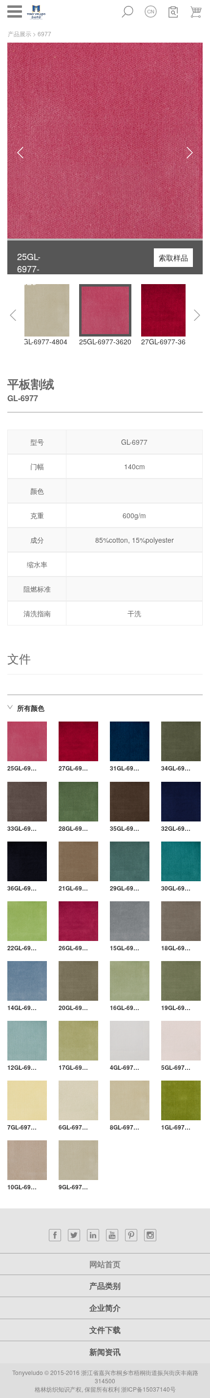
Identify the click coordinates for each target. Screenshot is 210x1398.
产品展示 (19, 33)
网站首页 (105, 1264)
